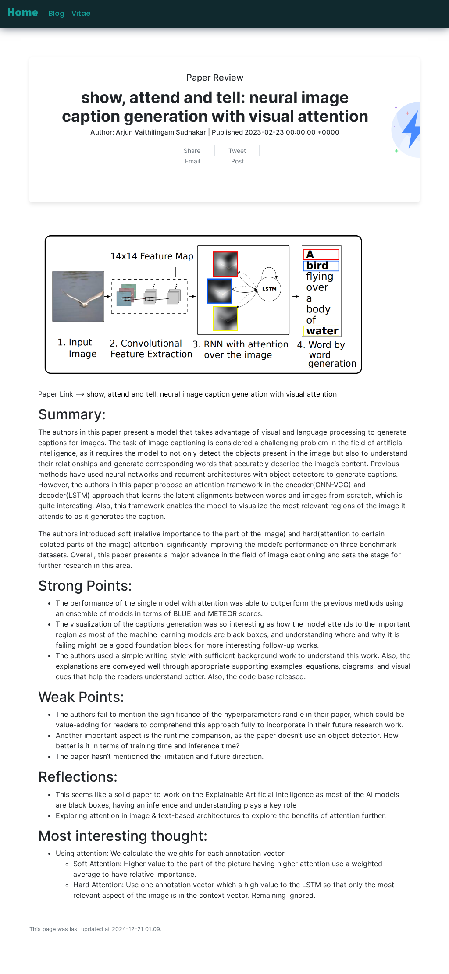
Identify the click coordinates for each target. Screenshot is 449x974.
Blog (56, 13)
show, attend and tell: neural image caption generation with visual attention (212, 394)
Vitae (80, 13)
